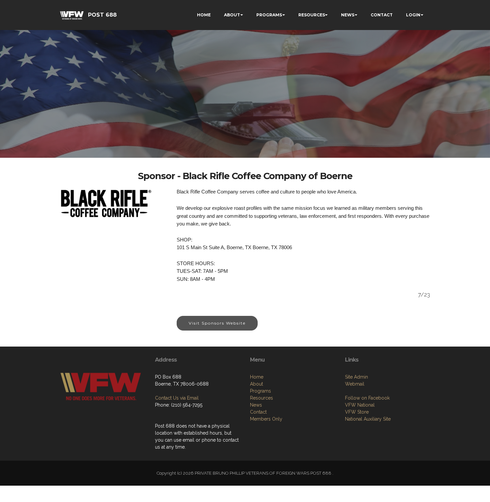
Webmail (354, 384)
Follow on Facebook (367, 398)
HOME (204, 14)
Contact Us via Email (177, 398)
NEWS (347, 14)
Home (256, 377)
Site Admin (356, 377)
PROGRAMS (269, 14)
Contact (258, 412)
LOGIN (413, 14)
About (256, 384)
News (256, 405)
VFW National (360, 405)
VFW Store (357, 412)
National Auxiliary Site (368, 419)
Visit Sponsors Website (217, 323)
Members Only (266, 419)
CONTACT (382, 14)
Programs (260, 391)
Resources (261, 398)
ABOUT (232, 14)
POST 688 (102, 15)
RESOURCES (311, 14)
